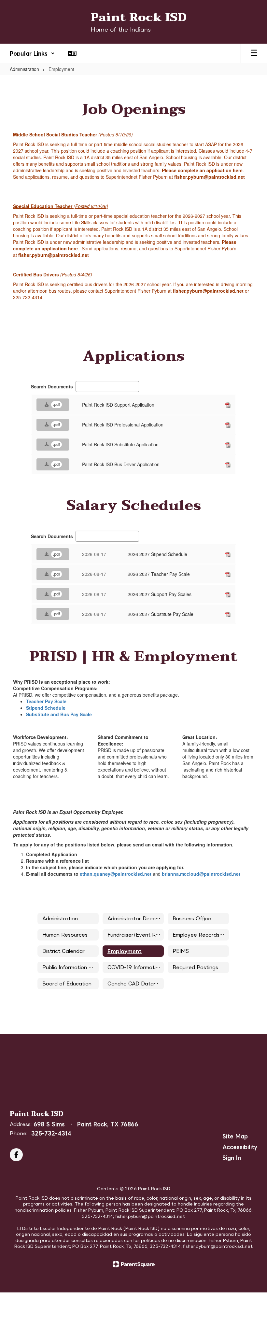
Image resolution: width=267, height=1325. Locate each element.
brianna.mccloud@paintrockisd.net (201, 874)
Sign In (231, 1158)
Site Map (235, 1136)
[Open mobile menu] (254, 53)
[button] (32, 53)
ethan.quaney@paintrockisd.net (115, 874)
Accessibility (239, 1147)
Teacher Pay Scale (46, 701)
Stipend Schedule (45, 707)
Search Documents (52, 386)
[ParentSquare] (133, 1264)
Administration (24, 69)
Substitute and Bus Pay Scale (59, 714)
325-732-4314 (51, 1133)
